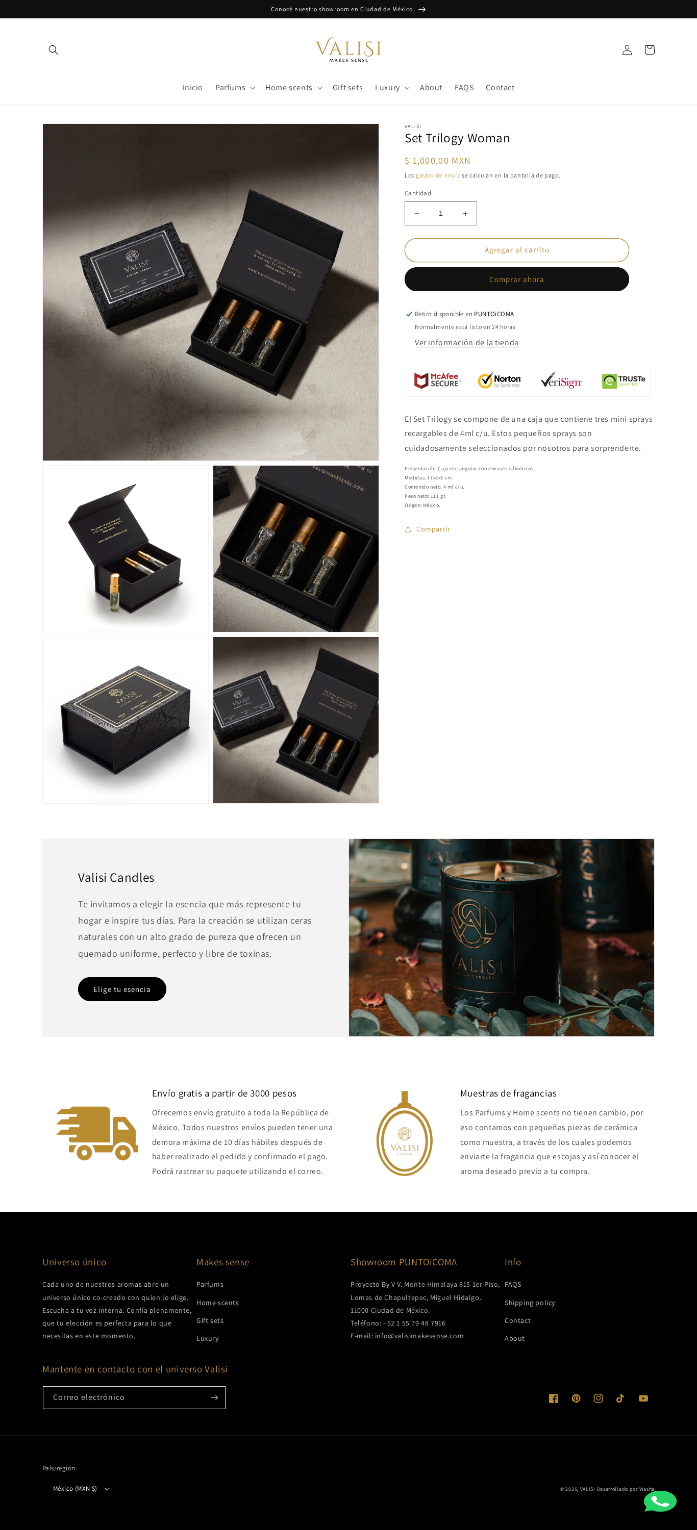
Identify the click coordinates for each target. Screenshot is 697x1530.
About (515, 1338)
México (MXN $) (75, 1488)
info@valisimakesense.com (419, 1335)
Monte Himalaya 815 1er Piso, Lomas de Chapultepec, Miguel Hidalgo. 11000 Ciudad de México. (425, 1297)
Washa (647, 1489)
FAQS (513, 1284)
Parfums (209, 1284)
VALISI (587, 1489)
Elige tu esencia (122, 989)
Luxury (207, 1338)
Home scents (217, 1302)
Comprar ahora (516, 280)
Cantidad (418, 193)
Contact (518, 1320)
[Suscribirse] (214, 1398)
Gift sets (209, 1320)
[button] (53, 50)
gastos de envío (438, 176)
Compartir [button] (433, 529)
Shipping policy (530, 1302)
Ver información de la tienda (467, 342)
